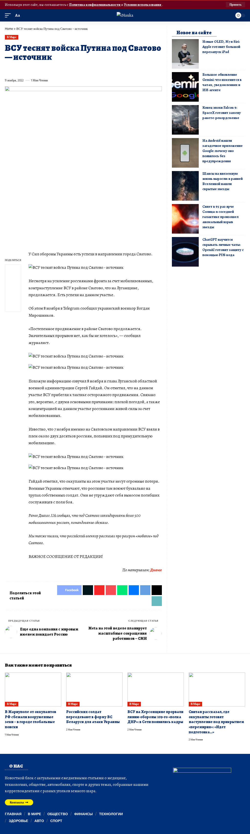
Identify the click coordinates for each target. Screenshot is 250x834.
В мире (11, 37)
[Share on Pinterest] (35, 69)
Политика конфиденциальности (95, 4)
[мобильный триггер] (9, 15)
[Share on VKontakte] (79, 69)
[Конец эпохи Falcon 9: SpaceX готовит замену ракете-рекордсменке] (185, 120)
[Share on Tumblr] (61, 69)
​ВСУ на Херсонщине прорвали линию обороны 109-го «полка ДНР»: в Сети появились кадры (155, 717)
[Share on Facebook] (8, 69)
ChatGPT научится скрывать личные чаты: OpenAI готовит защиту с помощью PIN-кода (223, 247)
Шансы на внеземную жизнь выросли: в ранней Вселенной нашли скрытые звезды (222, 181)
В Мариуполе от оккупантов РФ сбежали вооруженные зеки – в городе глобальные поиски (30, 719)
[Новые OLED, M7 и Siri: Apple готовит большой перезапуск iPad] (185, 54)
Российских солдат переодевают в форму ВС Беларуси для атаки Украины (93, 717)
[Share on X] (17, 69)
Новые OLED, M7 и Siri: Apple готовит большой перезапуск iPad (221, 46)
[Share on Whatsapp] (44, 69)
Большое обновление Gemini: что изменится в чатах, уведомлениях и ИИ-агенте (221, 82)
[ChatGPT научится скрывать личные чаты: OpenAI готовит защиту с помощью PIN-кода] (185, 252)
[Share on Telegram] (88, 69)
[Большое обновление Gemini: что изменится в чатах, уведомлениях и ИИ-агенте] (185, 87)
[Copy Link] (106, 69)
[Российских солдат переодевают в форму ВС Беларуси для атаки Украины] (94, 689)
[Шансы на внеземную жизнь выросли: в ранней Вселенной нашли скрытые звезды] (185, 186)
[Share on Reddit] (70, 69)
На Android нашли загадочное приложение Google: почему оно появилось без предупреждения (222, 150)
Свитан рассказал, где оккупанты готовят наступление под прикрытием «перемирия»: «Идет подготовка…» (216, 722)
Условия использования (143, 4)
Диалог (156, 570)
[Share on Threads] (97, 69)
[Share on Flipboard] (26, 69)
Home (9, 29)
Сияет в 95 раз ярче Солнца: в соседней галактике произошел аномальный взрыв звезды (220, 216)
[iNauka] (125, 15)
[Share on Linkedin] (53, 69)
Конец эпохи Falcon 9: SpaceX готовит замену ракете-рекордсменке (221, 112)
